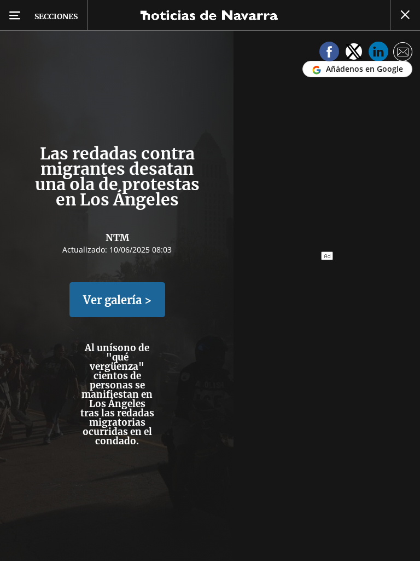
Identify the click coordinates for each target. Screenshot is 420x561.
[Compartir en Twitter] (354, 53)
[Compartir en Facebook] (329, 53)
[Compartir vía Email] (403, 53)
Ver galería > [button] (117, 300)
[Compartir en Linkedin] (378, 53)
